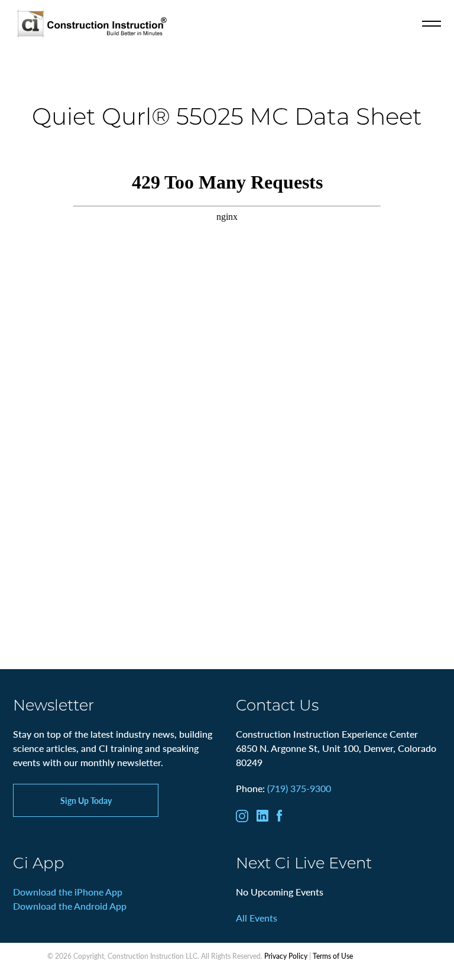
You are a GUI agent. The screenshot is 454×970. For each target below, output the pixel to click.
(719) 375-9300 (299, 788)
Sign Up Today (86, 800)
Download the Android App (70, 906)
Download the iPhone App (67, 891)
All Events (256, 917)
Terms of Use (333, 956)
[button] (431, 24)
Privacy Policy (285, 956)
